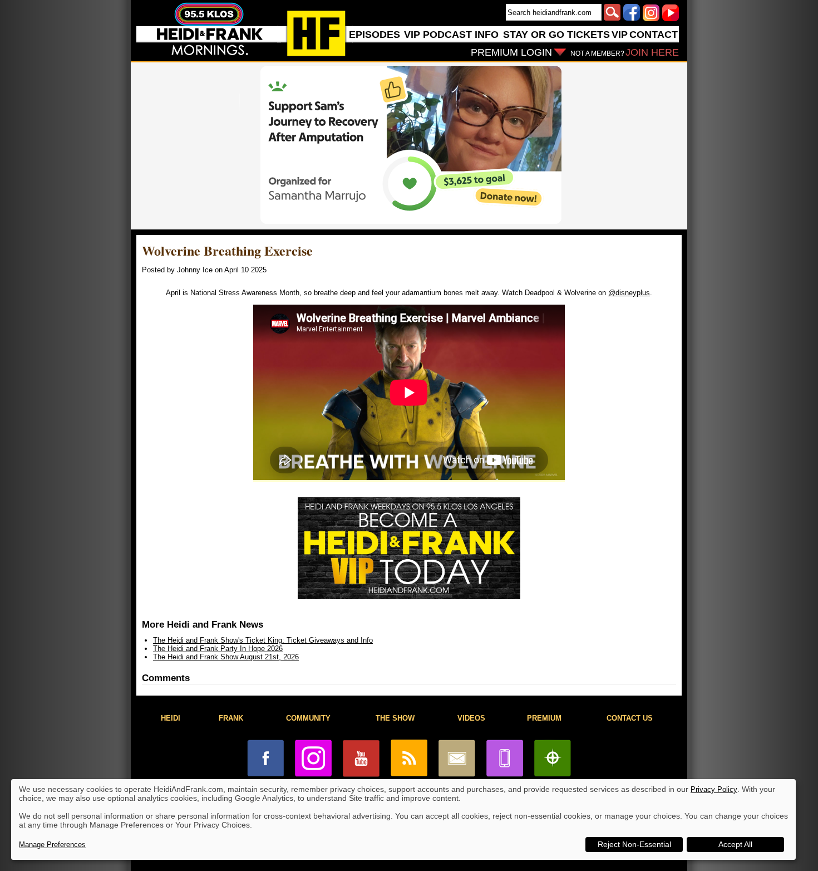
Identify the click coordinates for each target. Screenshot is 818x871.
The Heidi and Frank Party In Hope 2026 (218, 648)
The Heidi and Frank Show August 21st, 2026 (226, 657)
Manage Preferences (52, 844)
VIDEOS (471, 718)
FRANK (231, 718)
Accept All (735, 844)
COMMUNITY (308, 718)
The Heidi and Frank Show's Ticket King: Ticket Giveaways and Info (263, 640)
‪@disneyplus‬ (629, 292)
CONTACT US (630, 718)
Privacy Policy (714, 789)
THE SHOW (395, 718)
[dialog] (403, 819)
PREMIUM (544, 718)
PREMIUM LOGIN (511, 52)
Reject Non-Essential (634, 844)
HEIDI (170, 718)
